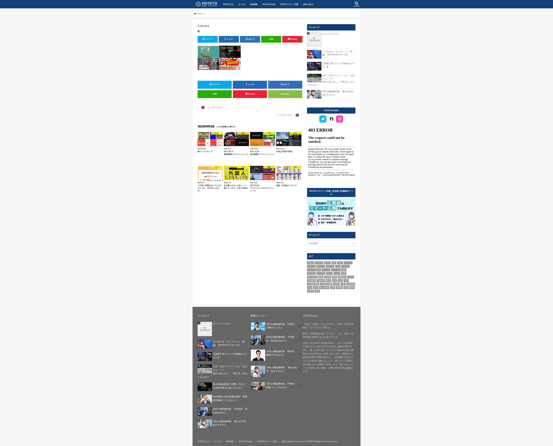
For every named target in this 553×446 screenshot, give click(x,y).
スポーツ (330, 266)
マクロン (311, 273)
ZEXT (340, 263)
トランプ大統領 (314, 270)
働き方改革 (312, 277)
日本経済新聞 (326, 284)
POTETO (319, 263)
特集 (343, 284)
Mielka (310, 263)
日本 (346, 280)
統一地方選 (324, 288)
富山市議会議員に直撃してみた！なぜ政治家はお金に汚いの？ (230, 386)
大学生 (350, 277)
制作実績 (253, 4)
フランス (325, 270)
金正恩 (310, 291)
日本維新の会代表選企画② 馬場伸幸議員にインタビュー (230, 398)
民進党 (336, 284)
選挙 (352, 288)
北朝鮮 (327, 277)
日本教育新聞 (313, 284)
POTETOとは (228, 4)
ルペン (329, 273)
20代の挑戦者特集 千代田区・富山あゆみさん (230, 411)
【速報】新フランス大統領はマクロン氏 (338, 65)
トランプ (345, 266)
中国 (343, 273)
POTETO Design (268, 4)
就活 (328, 280)
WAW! (327, 263)
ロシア (337, 273)
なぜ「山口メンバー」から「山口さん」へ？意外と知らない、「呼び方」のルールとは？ (331, 80)
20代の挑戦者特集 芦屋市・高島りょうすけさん (281, 385)
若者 (332, 288)
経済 (315, 288)
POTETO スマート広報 (289, 4)
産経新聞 (350, 284)
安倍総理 (311, 280)
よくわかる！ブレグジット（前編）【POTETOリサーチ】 (337, 53)
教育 (340, 280)
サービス (241, 4)
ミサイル (320, 273)
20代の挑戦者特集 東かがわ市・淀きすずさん (338, 93)
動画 (320, 277)
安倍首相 (320, 280)
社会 (309, 288)
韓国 (317, 291)
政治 (334, 280)
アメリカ (348, 263)
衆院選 (339, 288)
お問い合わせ (308, 4)
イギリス (311, 266)
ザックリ (320, 266)
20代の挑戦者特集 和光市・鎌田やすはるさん (281, 353)
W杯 (334, 263)
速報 (346, 288)
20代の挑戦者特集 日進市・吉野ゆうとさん (281, 326)
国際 (334, 277)
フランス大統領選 (339, 270)
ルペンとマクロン (330, 34)
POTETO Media (314, 441)
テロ (338, 266)
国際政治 (342, 277)
